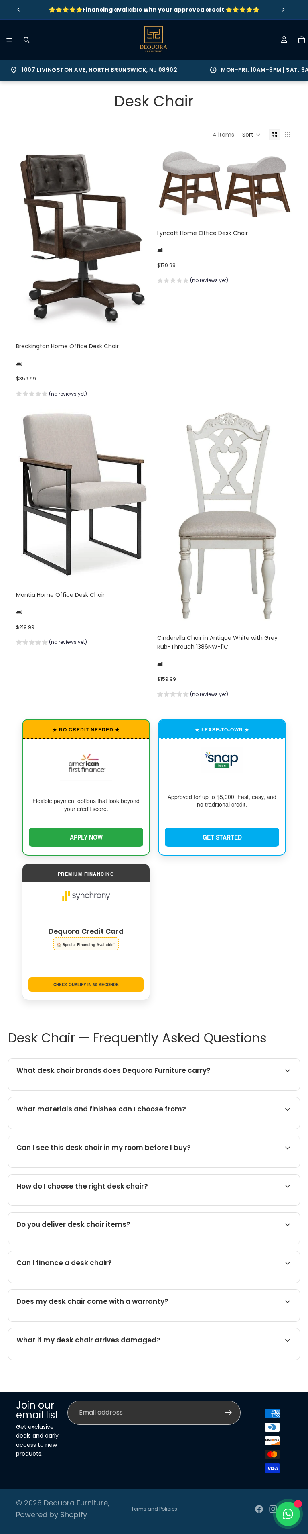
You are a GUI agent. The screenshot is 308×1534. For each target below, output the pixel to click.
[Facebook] (259, 1509)
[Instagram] (273, 1509)
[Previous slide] (19, 9)
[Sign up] (228, 1412)
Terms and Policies (154, 1508)
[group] (51, 395)
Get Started (222, 837)
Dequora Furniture (76, 1503)
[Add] (138, 320)
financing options (80, 1281)
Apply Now (86, 837)
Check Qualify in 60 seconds (86, 984)
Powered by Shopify (51, 1514)
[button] (251, 134)
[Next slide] (283, 9)
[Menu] (9, 40)
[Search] (26, 40)
